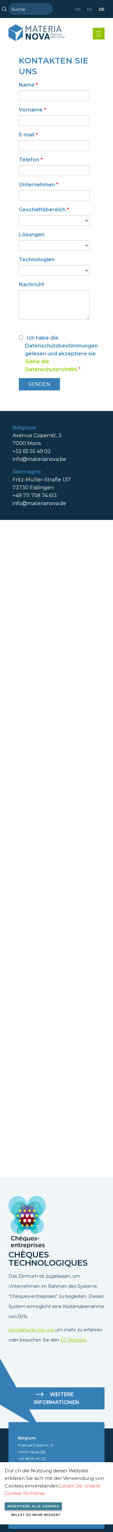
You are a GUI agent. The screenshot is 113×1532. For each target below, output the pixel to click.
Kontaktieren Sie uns (31, 1330)
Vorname (32, 110)
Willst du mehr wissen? (36, 1515)
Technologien (37, 259)
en (89, 9)
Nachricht (31, 284)
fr (77, 9)
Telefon (31, 160)
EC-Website (73, 1340)
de (102, 9)
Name (28, 85)
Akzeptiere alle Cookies (33, 1506)
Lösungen (32, 235)
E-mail (28, 135)
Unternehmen (38, 185)
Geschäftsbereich (44, 210)
